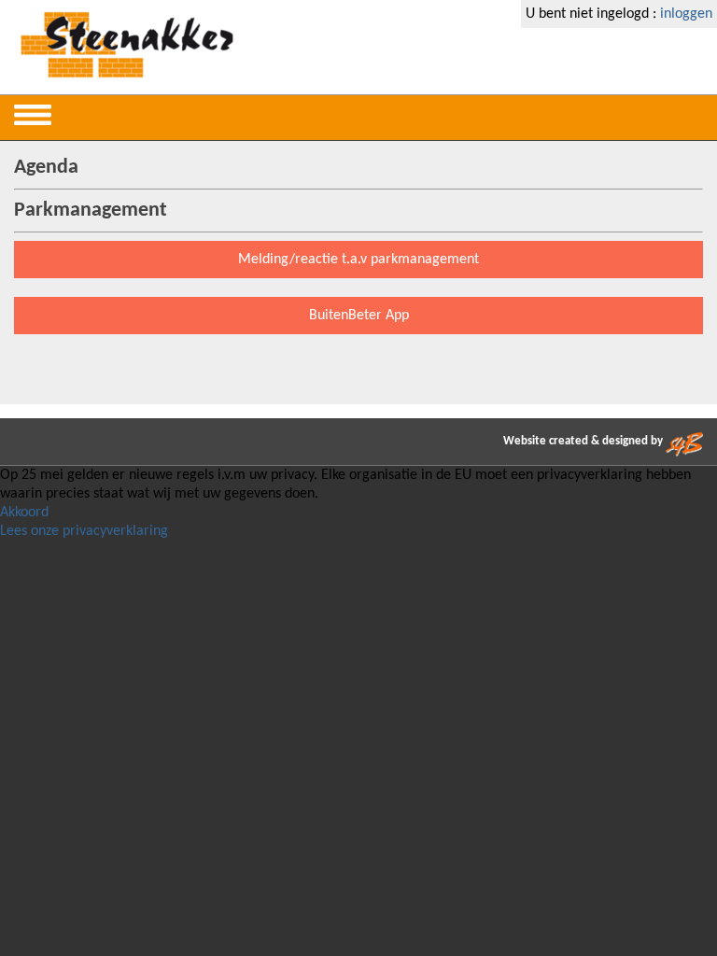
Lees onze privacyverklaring (84, 531)
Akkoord (24, 512)
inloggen (686, 14)
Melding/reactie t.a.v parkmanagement (358, 259)
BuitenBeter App (359, 315)
